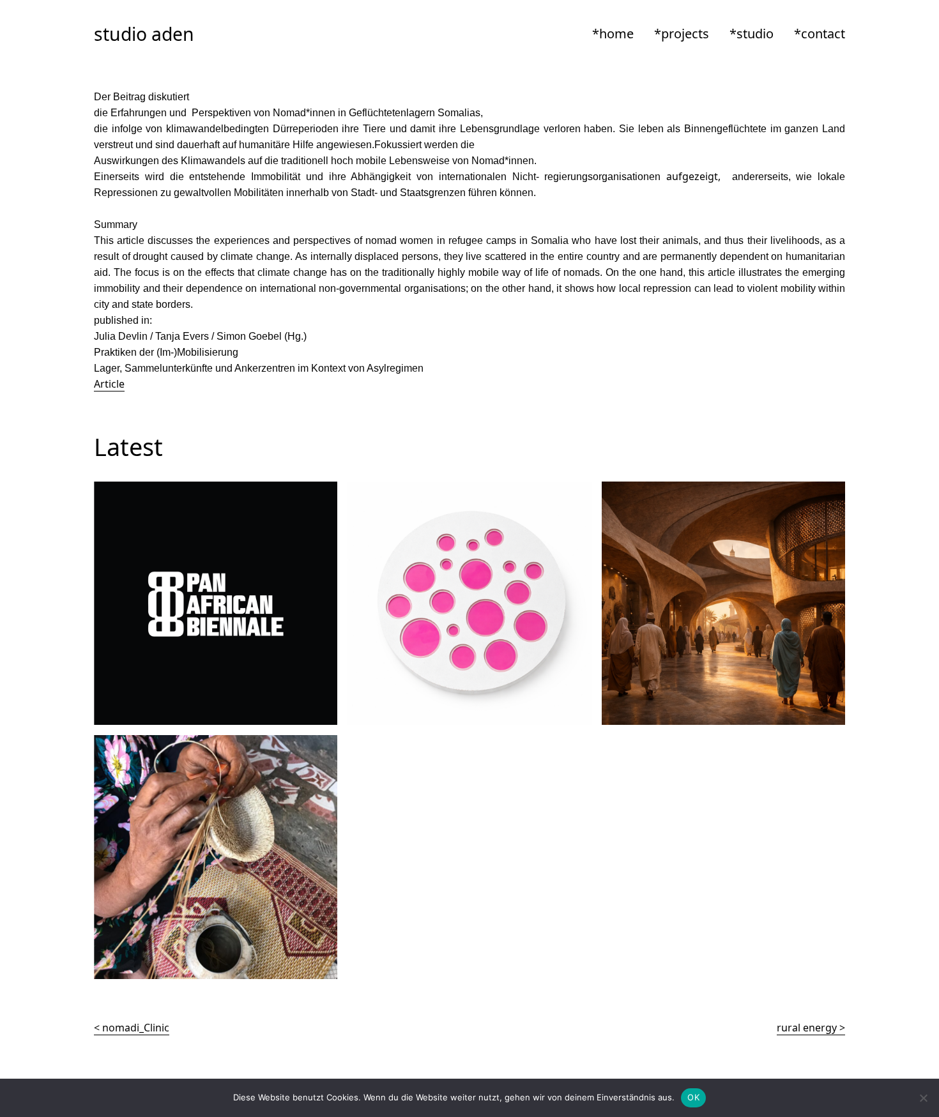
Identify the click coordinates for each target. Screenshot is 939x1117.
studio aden (144, 34)
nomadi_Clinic (135, 1028)
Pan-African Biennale (144, 489)
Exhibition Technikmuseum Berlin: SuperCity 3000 (466, 489)
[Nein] (923, 1097)
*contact (819, 33)
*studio (751, 33)
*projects (681, 33)
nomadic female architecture (164, 743)
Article (109, 384)
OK (693, 1097)
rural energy (807, 1028)
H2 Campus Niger (644, 489)
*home (613, 33)
